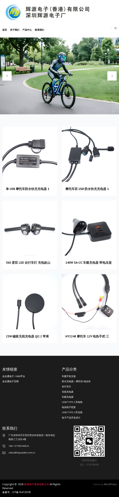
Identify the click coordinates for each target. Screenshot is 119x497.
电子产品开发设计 (71, 417)
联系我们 (39, 29)
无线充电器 (67, 391)
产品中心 (27, 29)
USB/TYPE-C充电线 (72, 402)
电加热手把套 (69, 407)
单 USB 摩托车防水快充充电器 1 (27, 189)
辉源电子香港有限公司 (36, 484)
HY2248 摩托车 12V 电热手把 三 (87, 336)
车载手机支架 (69, 376)
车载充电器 (67, 396)
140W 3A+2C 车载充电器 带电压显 (88, 263)
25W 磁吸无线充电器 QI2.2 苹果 (27, 336)
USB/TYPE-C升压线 (72, 412)
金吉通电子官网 (10, 381)
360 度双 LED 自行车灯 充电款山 (28, 263)
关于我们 (14, 29)
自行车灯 (66, 386)
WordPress (110, 484)
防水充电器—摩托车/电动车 (76, 381)
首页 (4, 29)
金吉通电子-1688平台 (13, 376)
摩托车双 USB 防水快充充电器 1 (87, 189)
